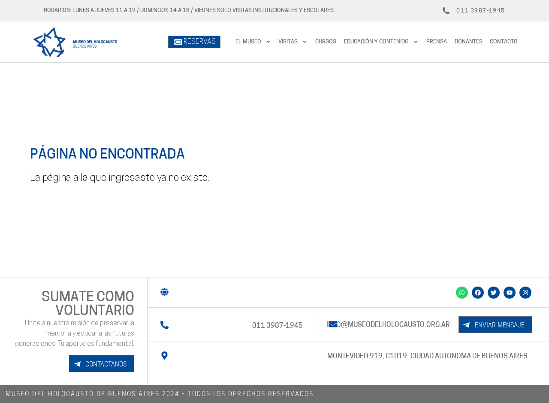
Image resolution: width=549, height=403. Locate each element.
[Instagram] (525, 293)
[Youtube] (510, 293)
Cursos (325, 42)
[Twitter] (494, 293)
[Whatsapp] (462, 293)
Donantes (469, 42)
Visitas (288, 42)
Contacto (504, 42)
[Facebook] (478, 293)
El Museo (248, 42)
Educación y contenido (376, 42)
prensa (436, 42)
